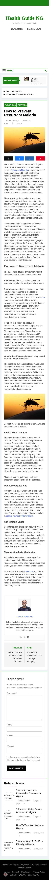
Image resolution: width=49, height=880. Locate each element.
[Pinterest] (28, 637)
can (43, 297)
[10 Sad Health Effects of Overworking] (26, 79)
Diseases (22, 105)
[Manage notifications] (6, 874)
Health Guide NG (24, 18)
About (7, 872)
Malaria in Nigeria (20, 170)
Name (10, 725)
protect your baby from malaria (19, 516)
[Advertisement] (24, 47)
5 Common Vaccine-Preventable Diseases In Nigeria (28, 793)
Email (10, 735)
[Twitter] (24, 637)
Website (10, 746)
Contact (15, 872)
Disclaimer (25, 872)
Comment (12, 693)
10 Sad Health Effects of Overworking (36, 80)
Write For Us (33, 875)
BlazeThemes (25, 868)
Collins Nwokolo (12, 120)
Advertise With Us (18, 875)
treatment (28, 572)
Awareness (10, 105)
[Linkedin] (21, 637)
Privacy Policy (39, 872)
